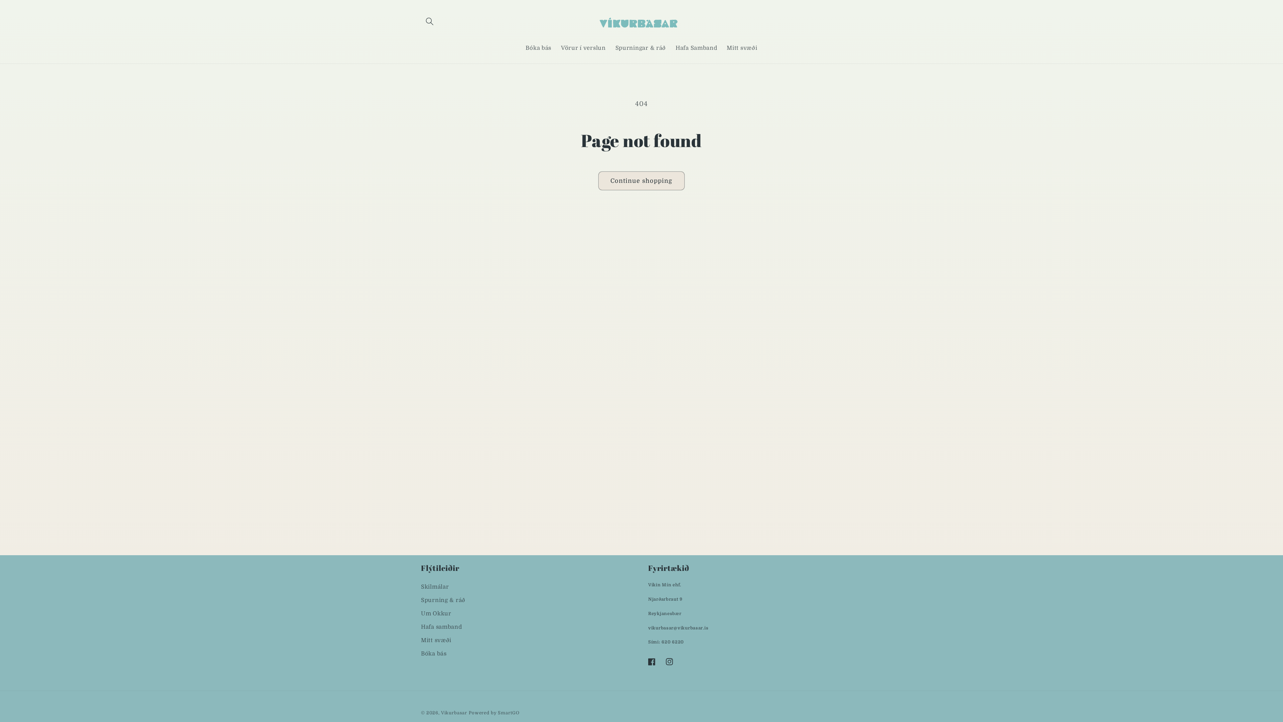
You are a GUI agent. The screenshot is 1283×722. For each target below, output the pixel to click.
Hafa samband (441, 627)
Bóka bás (434, 653)
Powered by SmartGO (494, 712)
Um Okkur (436, 613)
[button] (430, 21)
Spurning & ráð (443, 600)
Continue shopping (641, 180)
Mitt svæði (436, 640)
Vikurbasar (454, 712)
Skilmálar (435, 587)
